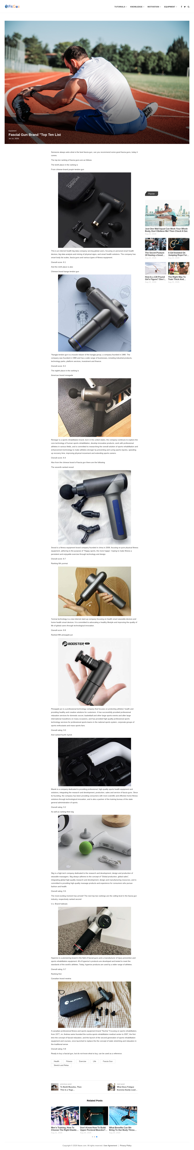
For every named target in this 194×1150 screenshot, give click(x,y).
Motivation (153, 7)
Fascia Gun (108, 1061)
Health (56, 1061)
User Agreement (110, 1145)
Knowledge (136, 7)
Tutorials (119, 7)
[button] (92, 1136)
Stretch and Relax (61, 1065)
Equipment (169, 7)
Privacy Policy (125, 1145)
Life (94, 1061)
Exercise (82, 1061)
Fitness (69, 1061)
